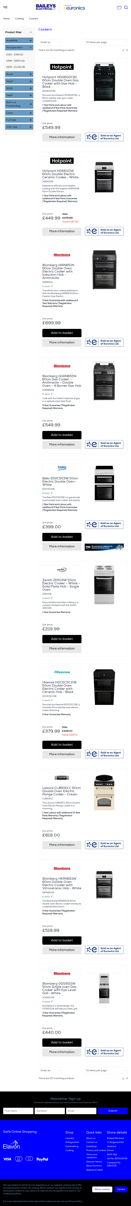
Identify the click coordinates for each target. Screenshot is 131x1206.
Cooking (19, 18)
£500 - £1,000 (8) (15, 67)
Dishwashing (72, 1146)
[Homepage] (47, 7)
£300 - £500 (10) (15, 61)
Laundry (70, 1138)
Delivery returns (94, 1161)
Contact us (91, 1142)
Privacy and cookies (96, 1150)
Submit (112, 1110)
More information (62, 137)
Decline (121, 1189)
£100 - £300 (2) (14, 54)
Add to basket (62, 333)
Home (6, 18)
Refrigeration (72, 1142)
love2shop (91, 1146)
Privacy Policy (75, 1201)
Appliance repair (94, 1170)
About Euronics (94, 1165)
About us (90, 1138)
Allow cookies (102, 1189)
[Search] (126, 7)
